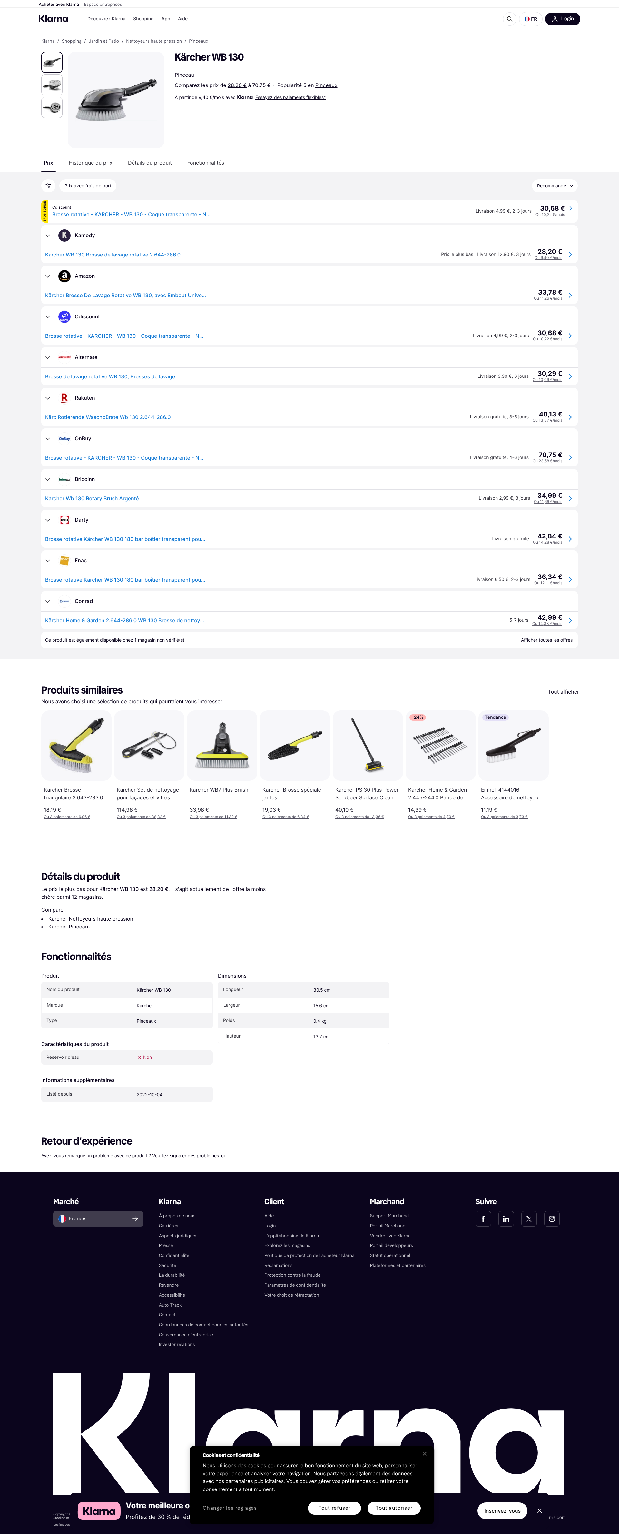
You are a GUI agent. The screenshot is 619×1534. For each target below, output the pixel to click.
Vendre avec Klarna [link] (390, 1235)
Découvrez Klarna (106, 19)
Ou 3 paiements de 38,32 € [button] (141, 816)
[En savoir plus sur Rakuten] (47, 398)
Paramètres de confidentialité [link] (295, 1285)
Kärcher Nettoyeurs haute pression (90, 919)
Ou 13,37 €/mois (547, 420)
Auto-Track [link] (170, 1305)
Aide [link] (269, 1215)
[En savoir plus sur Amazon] (47, 276)
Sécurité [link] (167, 1265)
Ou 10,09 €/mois (547, 379)
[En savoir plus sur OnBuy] (47, 438)
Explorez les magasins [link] (287, 1245)
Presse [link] (166, 1245)
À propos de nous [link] (177, 1215)
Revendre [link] (169, 1285)
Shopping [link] (72, 41)
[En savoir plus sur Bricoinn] (47, 479)
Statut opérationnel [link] (390, 1255)
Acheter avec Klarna (59, 4)
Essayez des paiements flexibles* (290, 97)
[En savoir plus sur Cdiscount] (47, 316)
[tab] (48, 163)
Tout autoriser (394, 1508)
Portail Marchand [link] (388, 1225)
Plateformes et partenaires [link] (398, 1265)
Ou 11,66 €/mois (548, 501)
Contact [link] (167, 1315)
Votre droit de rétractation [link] (291, 1295)
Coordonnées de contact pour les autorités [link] (203, 1325)
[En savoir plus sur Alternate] (47, 357)
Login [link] (270, 1225)
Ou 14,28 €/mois (547, 542)
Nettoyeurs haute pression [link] (154, 41)
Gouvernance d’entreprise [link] (186, 1335)
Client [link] (274, 1202)
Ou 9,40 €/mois (548, 257)
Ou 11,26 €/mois (548, 298)
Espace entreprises (103, 4)
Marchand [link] (387, 1202)
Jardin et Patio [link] (104, 41)
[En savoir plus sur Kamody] (47, 235)
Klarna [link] (47, 41)
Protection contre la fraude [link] (292, 1275)
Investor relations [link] (177, 1344)
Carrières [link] (168, 1225)
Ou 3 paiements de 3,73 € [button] (504, 816)
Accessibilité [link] (172, 1295)
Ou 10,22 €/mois (550, 214)
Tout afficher (563, 691)
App (166, 19)
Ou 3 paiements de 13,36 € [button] (359, 816)
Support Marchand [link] (389, 1215)
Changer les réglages (230, 1508)
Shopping (143, 19)
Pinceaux (326, 85)
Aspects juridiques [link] (178, 1235)
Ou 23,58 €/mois (547, 460)
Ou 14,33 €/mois (547, 623)
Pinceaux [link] (198, 41)
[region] (312, 1485)
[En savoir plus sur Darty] (47, 520)
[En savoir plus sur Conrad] (47, 601)
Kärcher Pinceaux (69, 926)
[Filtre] (48, 185)
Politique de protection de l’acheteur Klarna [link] (309, 1255)
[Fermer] (425, 1454)
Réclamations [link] (278, 1265)
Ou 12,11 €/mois (548, 582)
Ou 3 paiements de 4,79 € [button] (431, 816)
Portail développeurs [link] (391, 1245)
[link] (483, 1219)
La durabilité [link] (172, 1275)
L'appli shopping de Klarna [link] (291, 1235)
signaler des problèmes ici (197, 1155)
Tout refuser (335, 1508)
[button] (531, 19)
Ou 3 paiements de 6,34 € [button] (285, 816)
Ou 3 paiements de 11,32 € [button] (213, 816)
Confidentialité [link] (174, 1255)
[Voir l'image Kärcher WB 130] (52, 62)
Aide (183, 19)
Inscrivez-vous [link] (502, 1511)
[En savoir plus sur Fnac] (47, 560)
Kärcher (145, 1005)
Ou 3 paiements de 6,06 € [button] (67, 816)
